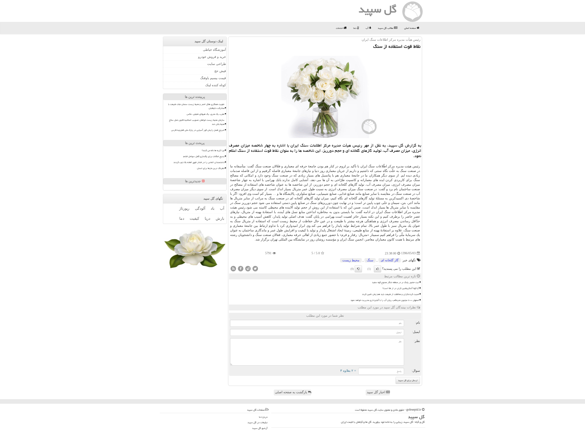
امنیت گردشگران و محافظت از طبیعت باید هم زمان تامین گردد (390, 294)
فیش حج (220, 71)
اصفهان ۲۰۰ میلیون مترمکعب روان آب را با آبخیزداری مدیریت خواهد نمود (385, 300)
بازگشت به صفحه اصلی (291, 392)
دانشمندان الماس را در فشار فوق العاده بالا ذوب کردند (198, 162)
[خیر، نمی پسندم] (358, 268)
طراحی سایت (216, 64)
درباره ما (263, 416)
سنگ (370, 260)
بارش (220, 218)
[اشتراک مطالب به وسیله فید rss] (233, 268)
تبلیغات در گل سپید (257, 422)
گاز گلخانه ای (390, 260)
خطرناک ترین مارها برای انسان (210, 168)
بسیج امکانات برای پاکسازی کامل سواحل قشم (203, 156)
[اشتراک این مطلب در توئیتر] (255, 268)
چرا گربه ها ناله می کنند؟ (213, 150)
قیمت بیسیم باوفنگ (213, 78)
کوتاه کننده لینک (215, 85)
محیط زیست (350, 260)
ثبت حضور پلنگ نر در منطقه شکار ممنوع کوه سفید (395, 282)
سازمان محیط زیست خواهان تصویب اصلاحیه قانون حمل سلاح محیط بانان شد (196, 122)
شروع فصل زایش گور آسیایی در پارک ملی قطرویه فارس (197, 130)
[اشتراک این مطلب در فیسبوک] (240, 268)
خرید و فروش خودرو (212, 57)
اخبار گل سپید (376, 392)
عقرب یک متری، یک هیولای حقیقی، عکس (205, 114)
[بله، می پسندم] (377, 268)
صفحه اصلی (410, 28)
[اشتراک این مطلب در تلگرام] (248, 268)
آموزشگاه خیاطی (214, 49)
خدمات (339, 28)
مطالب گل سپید (386, 28)
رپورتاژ (184, 208)
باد (212, 208)
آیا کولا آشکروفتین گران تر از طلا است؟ (401, 288)
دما (355, 28)
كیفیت (194, 218)
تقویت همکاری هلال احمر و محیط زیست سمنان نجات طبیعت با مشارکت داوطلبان (196, 106)
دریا (207, 218)
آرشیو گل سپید (260, 428)
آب (367, 28)
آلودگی (200, 208)
